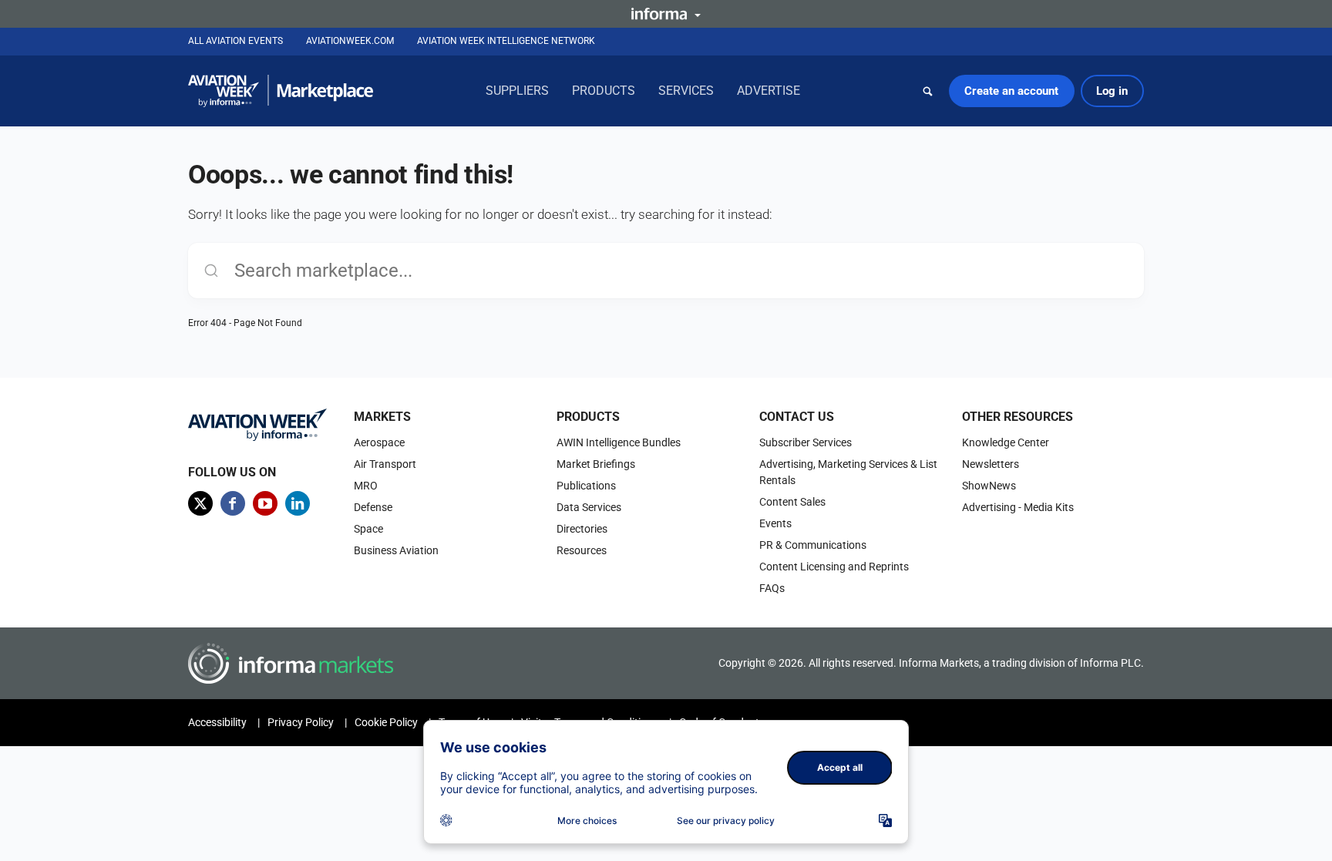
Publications (586, 485)
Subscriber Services (805, 442)
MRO (366, 485)
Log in (1112, 91)
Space (368, 529)
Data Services (589, 507)
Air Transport (385, 464)
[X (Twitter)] (200, 503)
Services (686, 90)
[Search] (928, 91)
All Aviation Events (235, 40)
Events (775, 523)
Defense (373, 507)
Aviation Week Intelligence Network (506, 40)
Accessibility (217, 722)
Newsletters (990, 464)
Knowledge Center (1005, 442)
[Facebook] (232, 503)
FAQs (772, 588)
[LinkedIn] (297, 503)
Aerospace (379, 442)
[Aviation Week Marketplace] (280, 91)
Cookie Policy (386, 722)
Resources (582, 550)
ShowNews (989, 485)
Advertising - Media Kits (1018, 507)
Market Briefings (596, 464)
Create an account (1011, 91)
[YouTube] (265, 503)
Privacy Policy (300, 722)
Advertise (768, 90)
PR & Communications (812, 545)
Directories (582, 529)
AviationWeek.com (350, 40)
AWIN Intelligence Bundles (619, 442)
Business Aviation (396, 550)
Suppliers (517, 90)
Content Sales (792, 502)
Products (603, 90)
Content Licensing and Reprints (834, 566)
